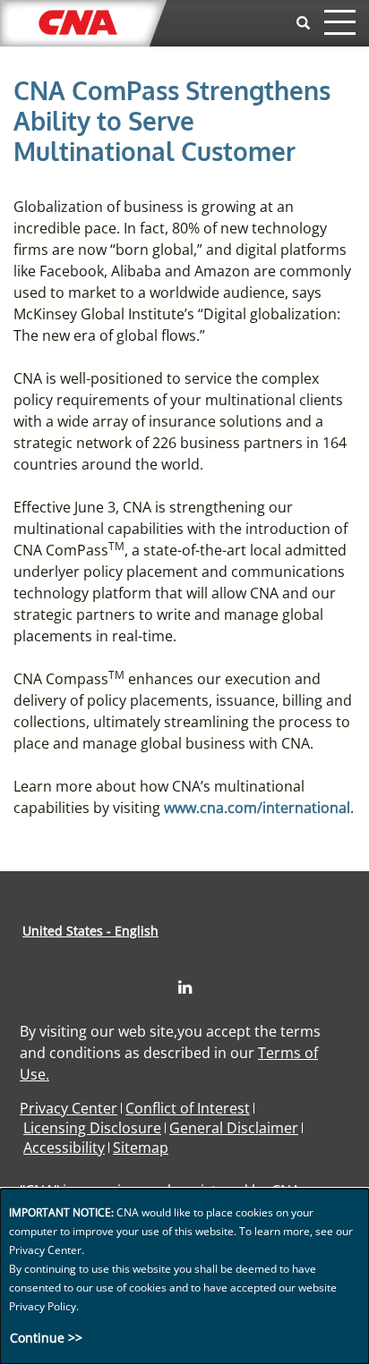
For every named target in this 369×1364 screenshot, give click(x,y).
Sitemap (140, 1147)
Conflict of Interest (187, 1108)
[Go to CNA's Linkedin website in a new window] (185, 987)
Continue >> (46, 1337)
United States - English (90, 930)
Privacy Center (68, 1108)
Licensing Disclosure (92, 1128)
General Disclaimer (233, 1128)
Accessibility (64, 1147)
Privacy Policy (42, 1306)
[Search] (303, 23)
